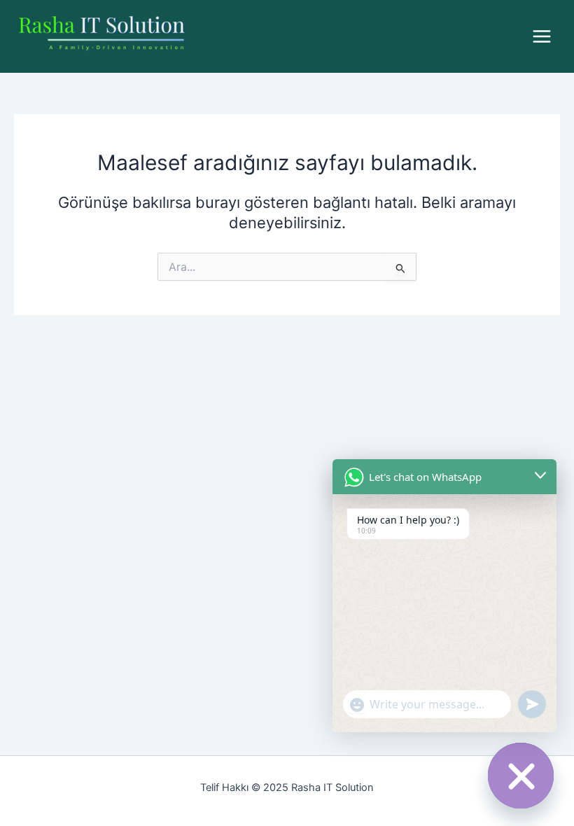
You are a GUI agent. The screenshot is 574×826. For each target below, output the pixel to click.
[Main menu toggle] (542, 36)
